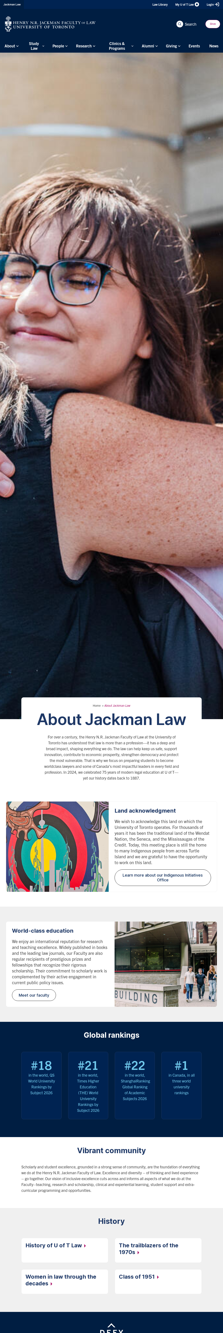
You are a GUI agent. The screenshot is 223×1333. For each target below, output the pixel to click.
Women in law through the (60, 1280)
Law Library (160, 4)
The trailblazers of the (148, 1248)
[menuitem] (11, 45)
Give (213, 23)
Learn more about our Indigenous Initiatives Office (163, 877)
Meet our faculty (34, 995)
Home (97, 705)
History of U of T (54, 1245)
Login (210, 4)
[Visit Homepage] (50, 24)
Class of (137, 1276)
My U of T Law (184, 4)
